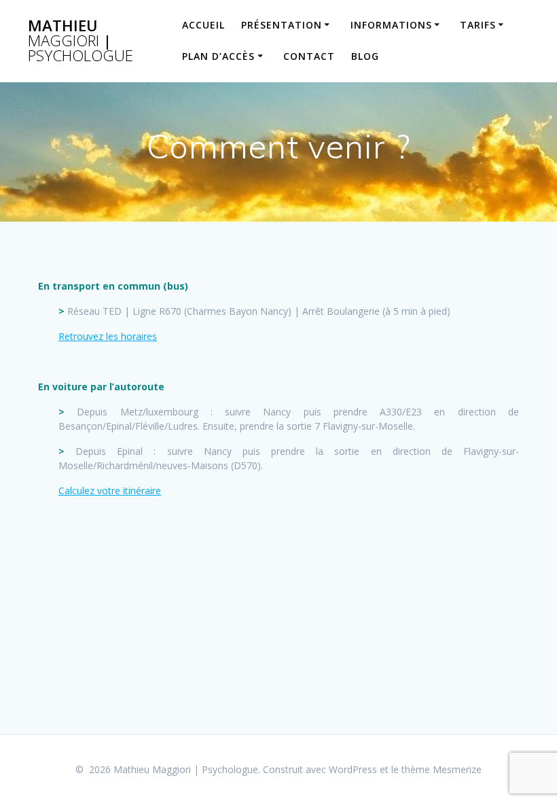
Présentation (281, 24)
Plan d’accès (218, 56)
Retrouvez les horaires (107, 336)
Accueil (203, 24)
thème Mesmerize (441, 769)
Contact (309, 56)
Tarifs (478, 24)
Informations (391, 24)
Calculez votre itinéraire (109, 490)
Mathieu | (80, 41)
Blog (365, 56)
